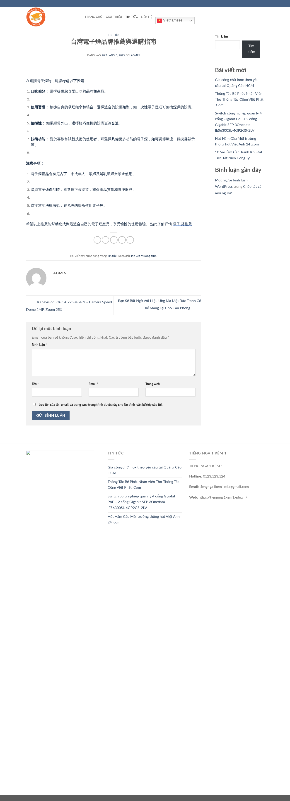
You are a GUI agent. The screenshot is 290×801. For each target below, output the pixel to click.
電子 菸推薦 (182, 224)
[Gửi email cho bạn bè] (114, 240)
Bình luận (39, 345)
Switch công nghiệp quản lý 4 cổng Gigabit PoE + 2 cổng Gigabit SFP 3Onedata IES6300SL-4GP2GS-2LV (141, 502)
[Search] (80, 17)
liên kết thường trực (143, 256)
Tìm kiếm (221, 36)
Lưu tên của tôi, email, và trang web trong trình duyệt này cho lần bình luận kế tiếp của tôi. (100, 404)
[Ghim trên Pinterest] (122, 240)
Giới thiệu (114, 17)
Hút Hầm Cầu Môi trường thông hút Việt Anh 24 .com (144, 519)
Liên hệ (146, 17)
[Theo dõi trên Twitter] (257, 3)
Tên (35, 384)
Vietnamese (172, 20)
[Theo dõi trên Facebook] (248, 3)
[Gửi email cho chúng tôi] (261, 3)
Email (93, 384)
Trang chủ (93, 17)
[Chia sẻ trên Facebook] (97, 240)
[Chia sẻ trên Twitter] (105, 240)
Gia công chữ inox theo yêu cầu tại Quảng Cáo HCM (144, 470)
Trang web (152, 384)
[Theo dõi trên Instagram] (253, 3)
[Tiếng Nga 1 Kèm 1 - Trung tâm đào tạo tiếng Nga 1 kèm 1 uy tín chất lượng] (48, 17)
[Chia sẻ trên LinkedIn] (130, 240)
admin (135, 55)
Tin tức (131, 17)
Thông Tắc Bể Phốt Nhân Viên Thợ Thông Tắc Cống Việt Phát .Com (239, 99)
